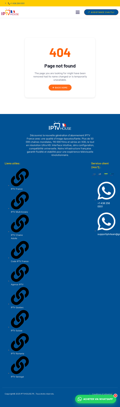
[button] (77, 12)
